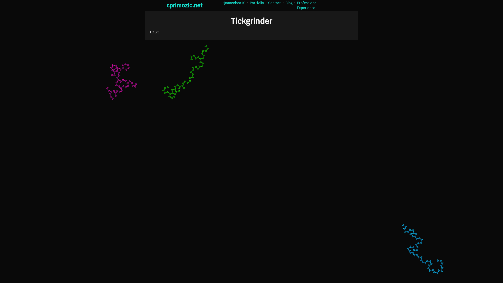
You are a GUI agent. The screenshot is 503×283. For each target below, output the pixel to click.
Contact (274, 3)
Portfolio (257, 3)
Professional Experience (307, 5)
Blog (289, 3)
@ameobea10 (234, 3)
